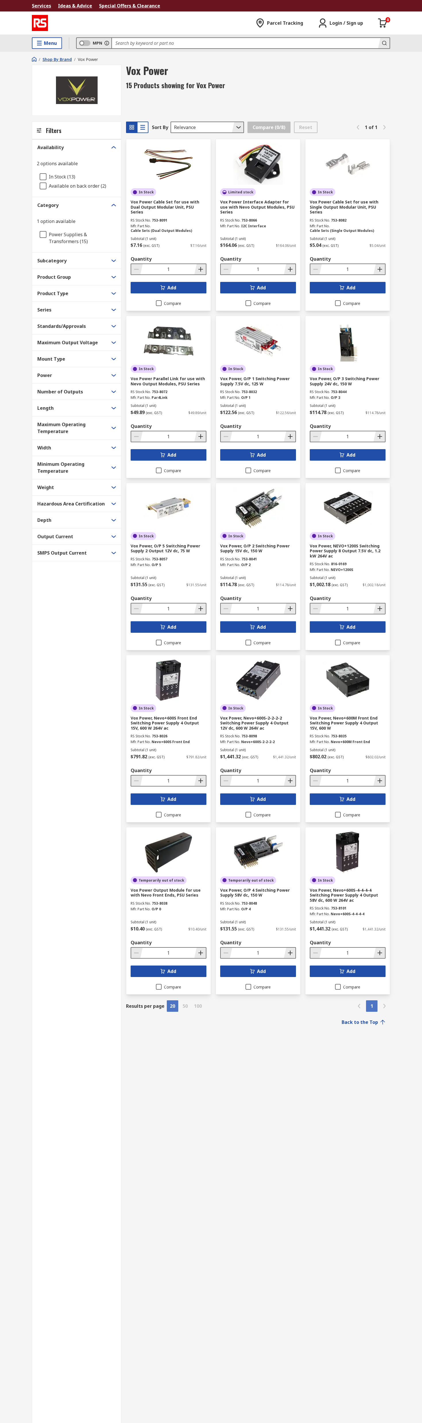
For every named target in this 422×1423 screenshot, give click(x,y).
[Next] (384, 127)
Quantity (141, 259)
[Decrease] (137, 269)
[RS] (40, 23)
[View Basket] (382, 23)
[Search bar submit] (384, 43)
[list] (142, 127)
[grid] (132, 127)
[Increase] (200, 269)
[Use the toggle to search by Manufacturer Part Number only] (106, 43)
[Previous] (358, 127)
